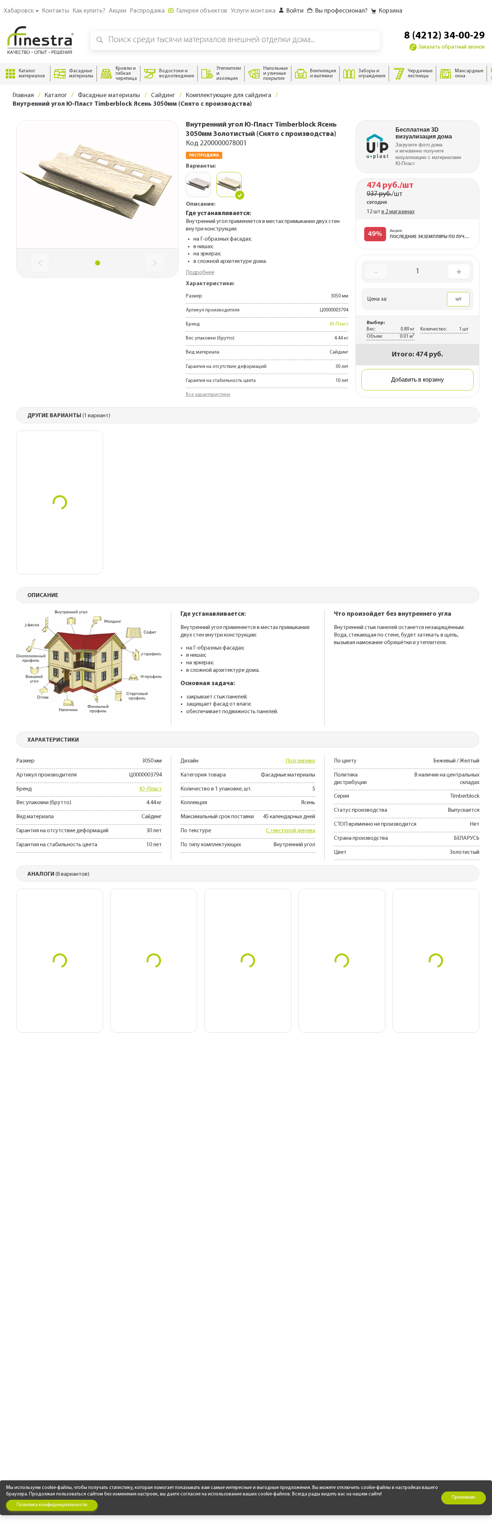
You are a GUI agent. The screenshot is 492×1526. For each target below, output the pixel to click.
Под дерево (300, 761)
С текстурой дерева (290, 831)
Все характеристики (208, 394)
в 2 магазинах (398, 212)
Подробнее (200, 272)
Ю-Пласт (339, 324)
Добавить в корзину (417, 380)
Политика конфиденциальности (52, 1505)
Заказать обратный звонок (452, 47)
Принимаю (463, 1497)
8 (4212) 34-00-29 (444, 36)
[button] (97, 262)
